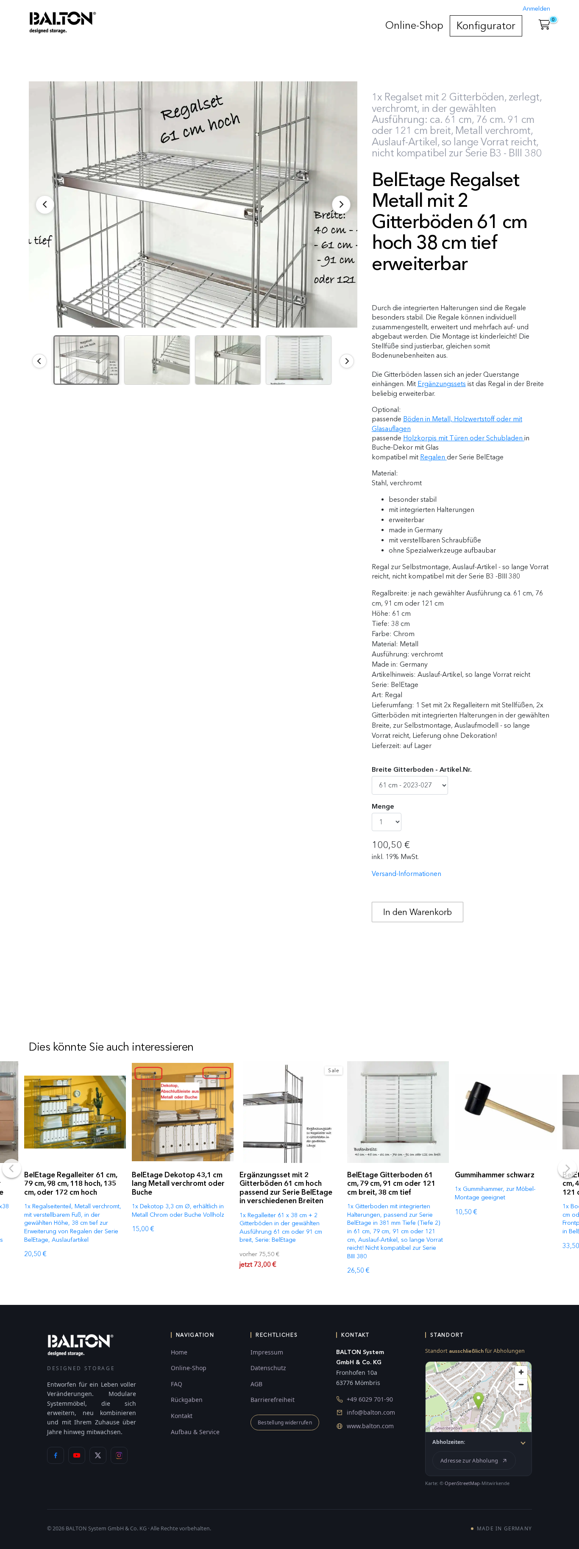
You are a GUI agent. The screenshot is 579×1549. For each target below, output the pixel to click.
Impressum (267, 1352)
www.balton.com (370, 1426)
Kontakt (181, 1416)
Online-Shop (414, 25)
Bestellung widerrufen (285, 1422)
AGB (256, 1384)
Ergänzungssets (442, 384)
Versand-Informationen (406, 874)
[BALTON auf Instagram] (119, 1455)
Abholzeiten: (448, 1442)
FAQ (176, 1384)
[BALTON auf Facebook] (55, 1455)
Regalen (433, 457)
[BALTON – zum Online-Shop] (80, 1344)
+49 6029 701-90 (370, 1399)
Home (179, 1352)
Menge (383, 806)
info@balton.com (371, 1412)
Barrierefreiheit (273, 1400)
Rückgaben (187, 1400)
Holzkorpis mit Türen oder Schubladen (463, 438)
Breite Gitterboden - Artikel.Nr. (422, 769)
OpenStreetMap (462, 1483)
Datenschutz (268, 1368)
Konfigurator (486, 25)
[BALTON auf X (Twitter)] (97, 1455)
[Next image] (347, 361)
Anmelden (536, 8)
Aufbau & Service (195, 1432)
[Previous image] (39, 361)
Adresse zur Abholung (469, 1460)
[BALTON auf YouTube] (76, 1455)
